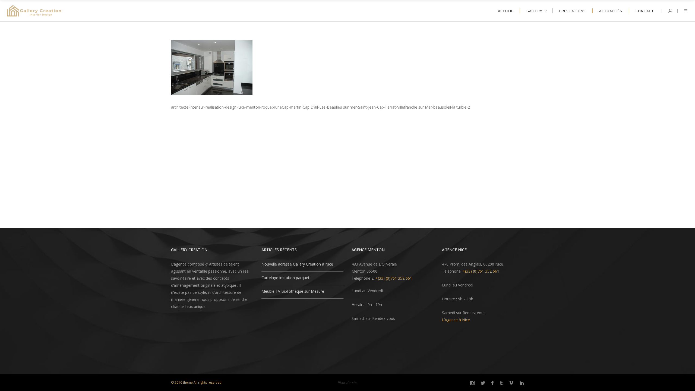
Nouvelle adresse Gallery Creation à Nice (297, 264)
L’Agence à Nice (456, 319)
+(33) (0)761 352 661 (393, 278)
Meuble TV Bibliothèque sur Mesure (292, 291)
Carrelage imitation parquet (285, 277)
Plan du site (347, 382)
